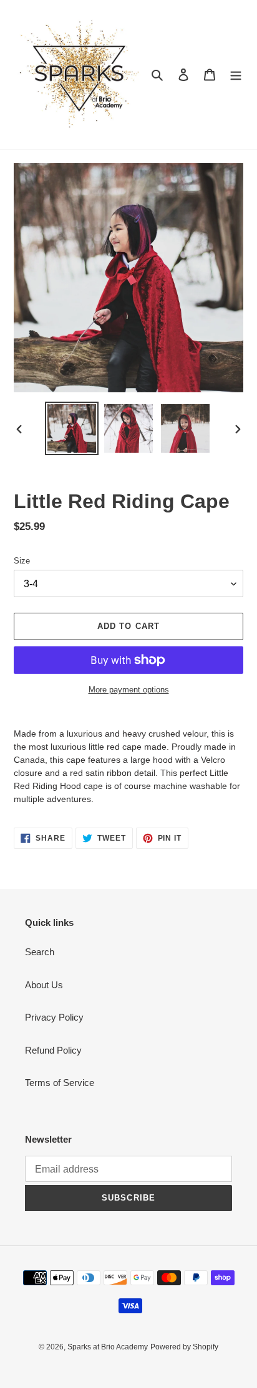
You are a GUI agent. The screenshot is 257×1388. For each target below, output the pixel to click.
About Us (44, 985)
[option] (72, 428)
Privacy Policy (54, 1017)
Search (39, 952)
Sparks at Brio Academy (107, 1347)
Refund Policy (53, 1050)
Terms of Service (59, 1082)
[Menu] (236, 74)
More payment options (129, 689)
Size (22, 560)
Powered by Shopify (184, 1347)
